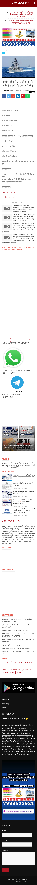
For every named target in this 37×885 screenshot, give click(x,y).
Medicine (5, 672)
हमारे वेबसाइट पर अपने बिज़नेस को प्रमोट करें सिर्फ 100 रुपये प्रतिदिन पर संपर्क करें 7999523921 (21, 14)
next (4, 452)
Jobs (3, 53)
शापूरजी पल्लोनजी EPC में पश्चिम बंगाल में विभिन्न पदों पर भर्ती (23, 492)
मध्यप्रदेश (19, 672)
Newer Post (6, 340)
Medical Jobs (27, 669)
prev (2, 452)
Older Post (31, 340)
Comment (32, 92)
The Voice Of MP (18, 2)
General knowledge (22, 666)
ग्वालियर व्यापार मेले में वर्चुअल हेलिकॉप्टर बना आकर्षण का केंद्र (17, 648)
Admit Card (6, 662)
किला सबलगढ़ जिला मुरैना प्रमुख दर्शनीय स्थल (13, 645)
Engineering (28, 662)
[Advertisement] (18, 319)
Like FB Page (5, 704)
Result (12, 672)
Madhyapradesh (16, 669)
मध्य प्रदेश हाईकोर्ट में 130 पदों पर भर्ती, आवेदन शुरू (22, 484)
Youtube (4, 707)
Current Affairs (17, 662)
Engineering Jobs (8, 666)
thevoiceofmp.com (21, 881)
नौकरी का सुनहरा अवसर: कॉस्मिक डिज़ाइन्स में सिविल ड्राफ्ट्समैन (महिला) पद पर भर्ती (24, 476)
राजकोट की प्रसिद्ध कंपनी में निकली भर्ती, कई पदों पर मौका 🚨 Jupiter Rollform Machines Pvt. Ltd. (24, 501)
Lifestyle (6, 669)
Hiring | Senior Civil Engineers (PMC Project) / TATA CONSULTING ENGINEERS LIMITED (24, 510)
